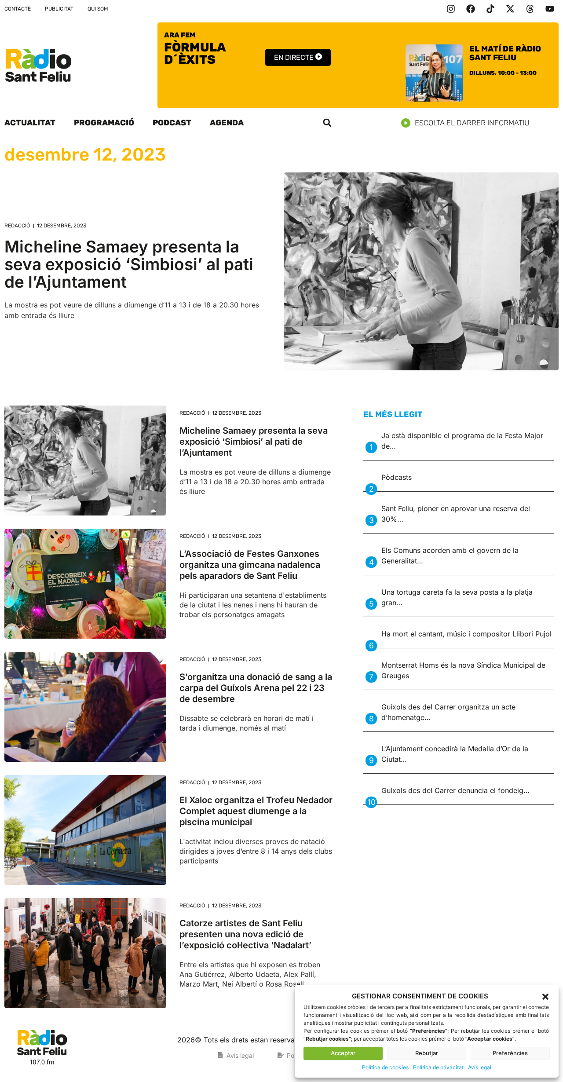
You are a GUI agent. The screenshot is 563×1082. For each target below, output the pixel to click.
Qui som (98, 9)
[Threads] (530, 9)
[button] (545, 996)
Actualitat (29, 123)
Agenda (227, 123)
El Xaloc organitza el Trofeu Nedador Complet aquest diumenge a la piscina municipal (256, 811)
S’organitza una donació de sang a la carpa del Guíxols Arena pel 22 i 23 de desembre (255, 688)
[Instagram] (451, 9)
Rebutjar (426, 1052)
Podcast (172, 123)
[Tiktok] (490, 9)
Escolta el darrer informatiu (472, 122)
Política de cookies (385, 1067)
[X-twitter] (510, 9)
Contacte (17, 9)
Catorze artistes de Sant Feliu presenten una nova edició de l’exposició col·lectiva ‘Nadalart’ (245, 934)
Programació (104, 123)
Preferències (510, 1052)
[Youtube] (550, 9)
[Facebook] (470, 9)
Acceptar (343, 1052)
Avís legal (479, 1067)
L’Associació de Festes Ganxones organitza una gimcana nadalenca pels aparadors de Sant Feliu (249, 564)
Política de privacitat (438, 1067)
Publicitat (59, 9)
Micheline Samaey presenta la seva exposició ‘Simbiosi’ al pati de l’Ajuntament (128, 264)
